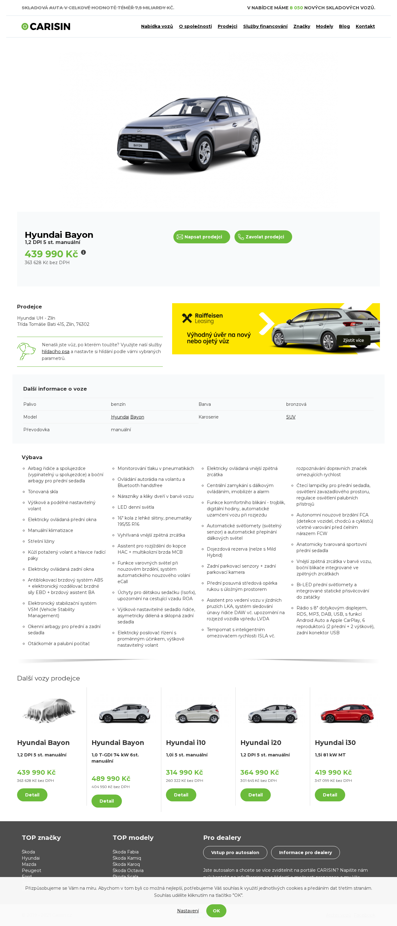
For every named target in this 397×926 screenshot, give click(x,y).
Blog (344, 26)
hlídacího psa (55, 351)
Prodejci (227, 26)
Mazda (29, 864)
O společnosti (195, 26)
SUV (291, 417)
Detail (32, 795)
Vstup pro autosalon (235, 852)
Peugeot (31, 870)
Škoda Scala (125, 876)
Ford (27, 876)
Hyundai (120, 417)
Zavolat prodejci (265, 237)
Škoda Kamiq (127, 858)
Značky (301, 26)
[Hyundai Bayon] (49, 710)
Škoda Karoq (126, 864)
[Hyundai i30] (347, 710)
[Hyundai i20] (272, 710)
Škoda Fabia (126, 852)
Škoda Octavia (128, 870)
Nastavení (188, 911)
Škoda (28, 852)
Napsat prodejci (203, 237)
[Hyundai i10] (198, 710)
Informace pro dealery (305, 852)
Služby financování (265, 26)
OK (216, 911)
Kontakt (365, 26)
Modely (324, 26)
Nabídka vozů (157, 26)
